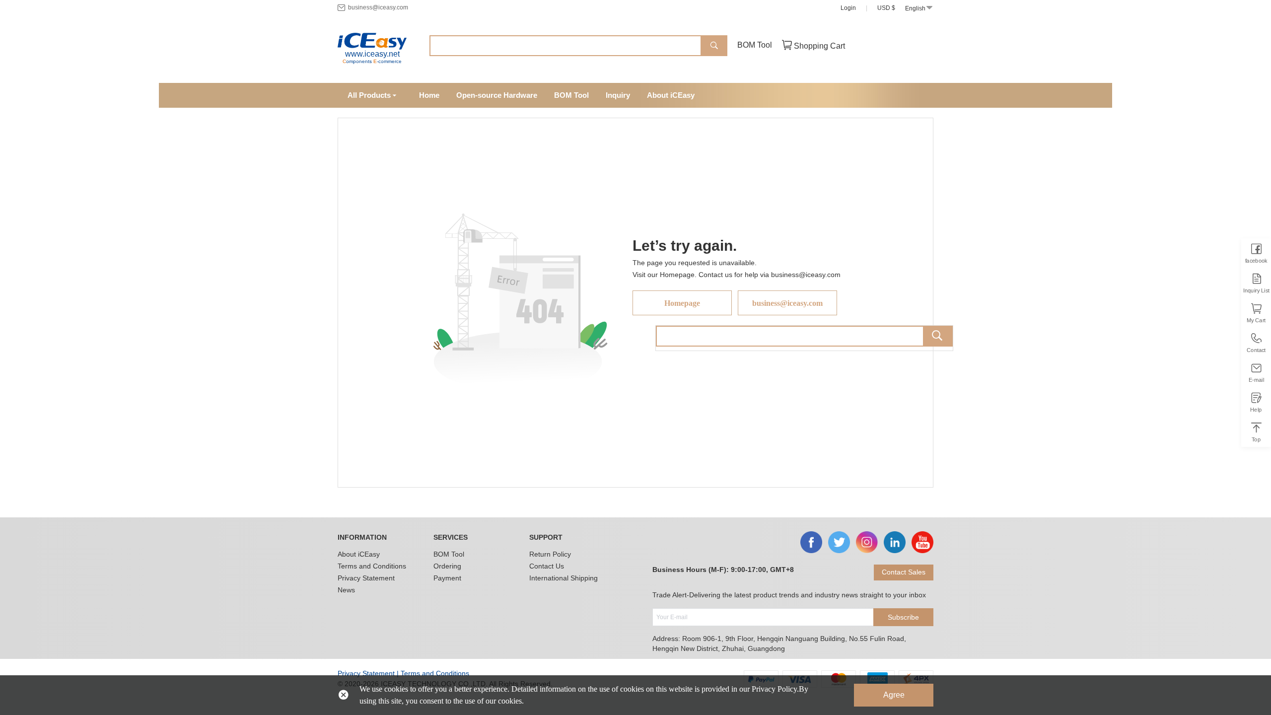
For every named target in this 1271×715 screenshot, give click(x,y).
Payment (447, 578)
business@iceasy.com (378, 7)
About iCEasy (359, 554)
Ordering (447, 566)
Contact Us (546, 566)
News (346, 590)
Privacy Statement (366, 578)
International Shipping (563, 578)
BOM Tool (754, 45)
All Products (369, 95)
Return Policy (550, 554)
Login (848, 7)
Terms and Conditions (372, 566)
